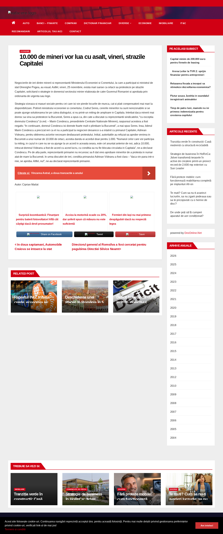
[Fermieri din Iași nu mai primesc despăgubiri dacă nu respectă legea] (131, 204)
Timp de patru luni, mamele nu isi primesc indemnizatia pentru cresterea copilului (189, 112)
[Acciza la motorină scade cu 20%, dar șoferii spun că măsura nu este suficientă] (85, 204)
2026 (173, 255)
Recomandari (21, 31)
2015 (173, 351)
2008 (173, 403)
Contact (75, 31)
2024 (173, 273)
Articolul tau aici (49, 31)
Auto (26, 23)
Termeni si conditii (15, 529)
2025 (173, 264)
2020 (173, 307)
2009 (173, 394)
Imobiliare (166, 23)
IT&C (183, 23)
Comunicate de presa (76, 489)
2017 (173, 333)
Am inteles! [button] (207, 525)
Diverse (124, 23)
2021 (173, 299)
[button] (26, 529)
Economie (145, 23)
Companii (71, 23)
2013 (173, 368)
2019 (173, 316)
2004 (173, 437)
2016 (173, 342)
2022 (173, 290)
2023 (173, 281)
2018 (173, 325)
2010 (173, 385)
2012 (173, 377)
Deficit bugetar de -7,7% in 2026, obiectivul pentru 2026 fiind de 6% (136, 302)
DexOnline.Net (193, 233)
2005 (173, 429)
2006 (173, 420)
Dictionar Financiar (98, 23)
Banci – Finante (47, 23)
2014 (173, 359)
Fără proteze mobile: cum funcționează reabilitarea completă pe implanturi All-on (190, 181)
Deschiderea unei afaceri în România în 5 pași (84, 302)
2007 (173, 411)
